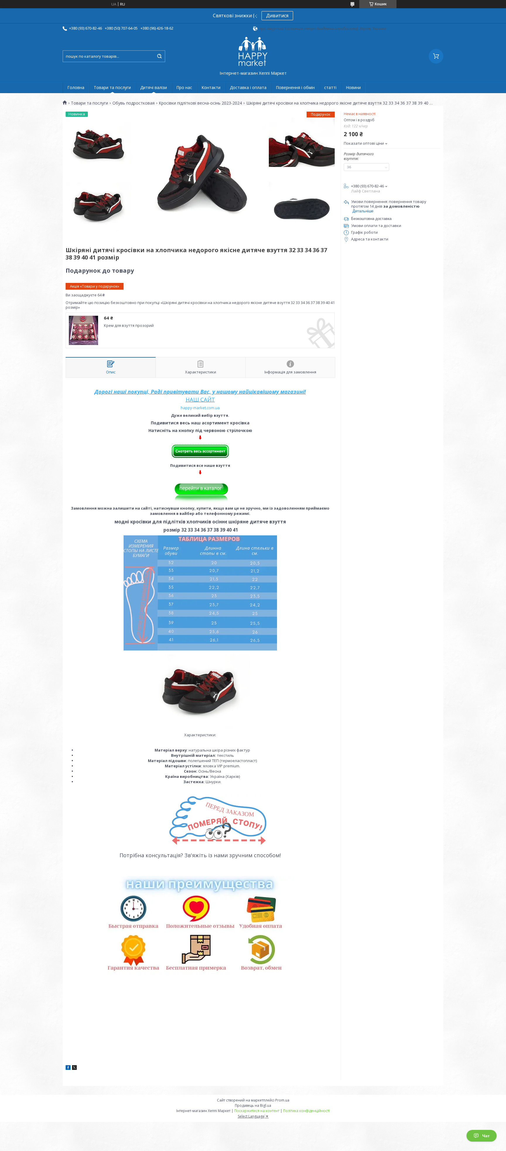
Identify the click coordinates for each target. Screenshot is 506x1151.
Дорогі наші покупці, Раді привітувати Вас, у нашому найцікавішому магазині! (200, 391)
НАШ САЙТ (200, 399)
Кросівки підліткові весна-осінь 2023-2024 (200, 103)
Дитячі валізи (153, 87)
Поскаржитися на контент (256, 1110)
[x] (74, 1068)
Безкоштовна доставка (371, 218)
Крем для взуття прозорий (129, 325)
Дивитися (277, 15)
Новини (353, 87)
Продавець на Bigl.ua (253, 1105)
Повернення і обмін (295, 87)
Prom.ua (282, 1100)
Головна (75, 87)
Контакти (210, 87)
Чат (486, 1135)
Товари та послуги (112, 87)
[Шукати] (159, 56)
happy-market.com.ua (200, 407)
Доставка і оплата (248, 87)
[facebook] (68, 1068)
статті (330, 87)
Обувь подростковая (133, 103)
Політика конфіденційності (306, 1110)
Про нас (184, 87)
